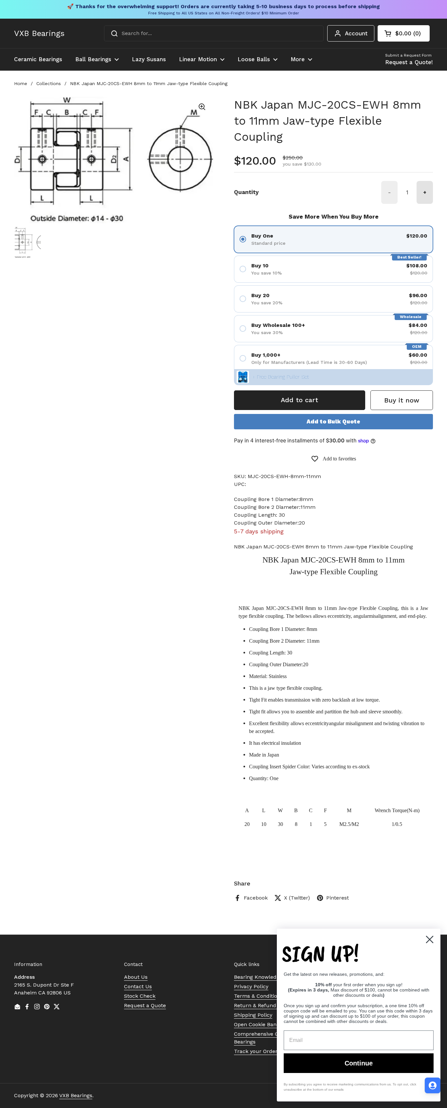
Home (20, 83)
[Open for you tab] (432, 1085)
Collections (48, 83)
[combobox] (214, 33)
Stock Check (139, 996)
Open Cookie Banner (259, 1024)
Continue (359, 1063)
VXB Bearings (39, 33)
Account (356, 33)
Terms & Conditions (258, 996)
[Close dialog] (429, 939)
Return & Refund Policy (263, 1005)
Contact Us (138, 986)
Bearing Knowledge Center (267, 977)
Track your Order (255, 1051)
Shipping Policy (253, 1015)
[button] (404, 33)
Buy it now (401, 400)
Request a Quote (145, 1005)
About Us (136, 977)
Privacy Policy (251, 986)
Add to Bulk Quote (333, 421)
